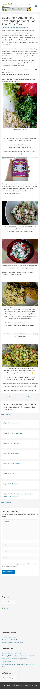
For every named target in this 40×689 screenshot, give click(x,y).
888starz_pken (6, 642)
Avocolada (14, 637)
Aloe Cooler (14, 640)
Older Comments (6, 414)
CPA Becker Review (15, 463)
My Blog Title (13, 484)
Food (13, 27)
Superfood (19, 27)
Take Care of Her (18, 642)
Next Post (29, 397)
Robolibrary (5, 637)
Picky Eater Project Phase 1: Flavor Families (15, 658)
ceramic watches (15, 423)
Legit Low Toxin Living (8, 661)
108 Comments (6, 27)
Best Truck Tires (14, 443)
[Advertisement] (10, 584)
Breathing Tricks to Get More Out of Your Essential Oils (18, 656)
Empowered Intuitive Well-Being (11, 653)
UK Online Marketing (16, 433)
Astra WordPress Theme (30, 685)
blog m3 (12, 473)
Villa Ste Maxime (15, 453)
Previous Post (12, 397)
